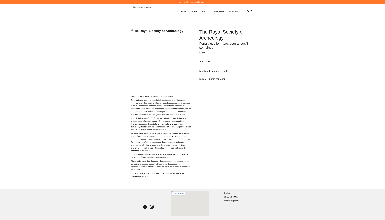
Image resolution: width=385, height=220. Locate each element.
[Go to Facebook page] (248, 11)
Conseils (193, 11)
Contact (227, 193)
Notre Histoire (219, 11)
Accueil (183, 11)
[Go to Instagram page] (251, 11)
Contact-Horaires (234, 11)
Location (204, 11)
